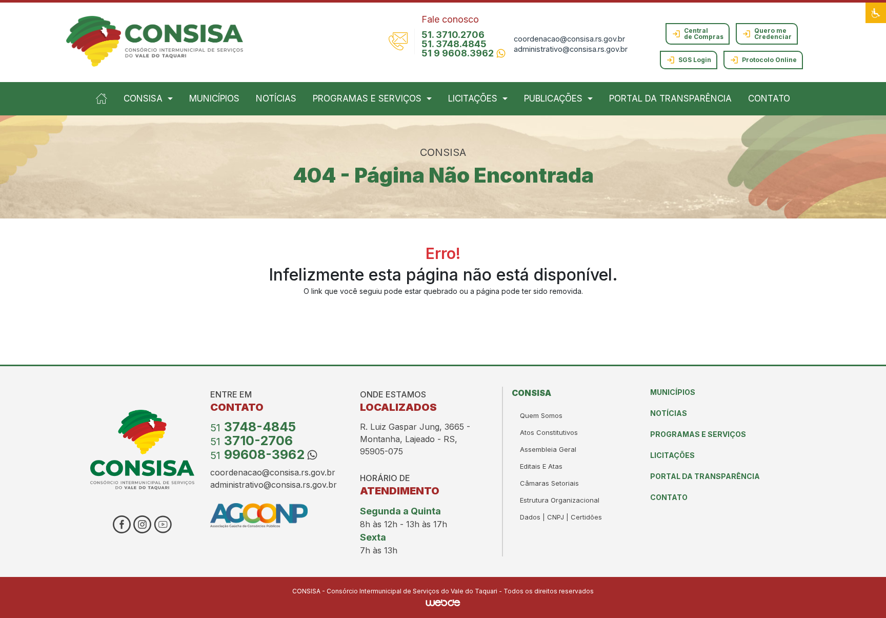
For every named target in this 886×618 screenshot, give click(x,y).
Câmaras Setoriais (549, 483)
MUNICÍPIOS (214, 98)
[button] (875, 13)
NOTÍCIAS (276, 98)
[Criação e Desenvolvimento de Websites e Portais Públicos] (443, 602)
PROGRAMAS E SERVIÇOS (698, 434)
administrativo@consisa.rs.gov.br (571, 49)
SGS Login (694, 60)
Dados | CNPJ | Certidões (561, 517)
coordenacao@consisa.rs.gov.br (569, 38)
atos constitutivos (549, 432)
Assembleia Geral (548, 449)
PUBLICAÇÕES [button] (553, 98)
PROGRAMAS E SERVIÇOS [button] (367, 98)
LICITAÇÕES (672, 455)
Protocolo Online (769, 60)
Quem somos (541, 415)
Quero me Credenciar (773, 34)
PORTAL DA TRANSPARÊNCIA (670, 98)
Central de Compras (703, 34)
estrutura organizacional (559, 500)
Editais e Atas (541, 466)
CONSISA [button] (143, 98)
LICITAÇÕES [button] (472, 98)
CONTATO (769, 98)
